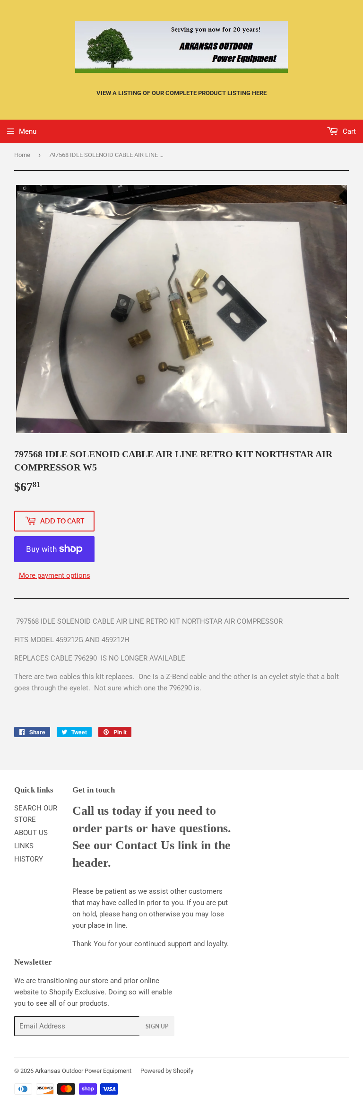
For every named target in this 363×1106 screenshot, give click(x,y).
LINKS (24, 846)
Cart (348, 131)
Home (22, 154)
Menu (27, 131)
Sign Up (157, 1026)
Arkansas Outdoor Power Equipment (83, 1070)
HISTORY (28, 859)
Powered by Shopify (166, 1070)
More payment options (54, 575)
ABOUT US (31, 832)
